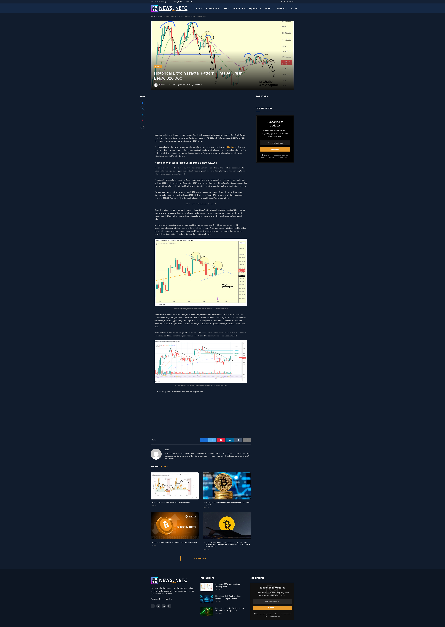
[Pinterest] (142, 120)
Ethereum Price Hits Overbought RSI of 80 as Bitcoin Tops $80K (229, 609)
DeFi (225, 8)
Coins (197, 8)
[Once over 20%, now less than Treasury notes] (175, 485)
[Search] (296, 8)
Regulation (254, 8)
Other (268, 8)
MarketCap (282, 8)
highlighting (229, 147)
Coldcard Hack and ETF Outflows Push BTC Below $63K (174, 542)
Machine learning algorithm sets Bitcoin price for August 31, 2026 (227, 503)
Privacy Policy (178, 2)
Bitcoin (158, 67)
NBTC (163, 85)
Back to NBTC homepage (160, 2)
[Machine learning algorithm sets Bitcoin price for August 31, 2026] (227, 485)
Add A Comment (201, 558)
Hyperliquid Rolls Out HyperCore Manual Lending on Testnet (228, 597)
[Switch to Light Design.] (292, 8)
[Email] (142, 126)
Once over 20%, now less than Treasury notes (171, 502)
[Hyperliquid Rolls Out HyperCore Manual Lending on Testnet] (206, 599)
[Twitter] (142, 108)
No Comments (185, 85)
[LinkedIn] (142, 114)
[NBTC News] (171, 8)
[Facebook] (142, 102)
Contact (189, 2)
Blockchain (211, 8)
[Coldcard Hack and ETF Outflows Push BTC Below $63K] (175, 525)
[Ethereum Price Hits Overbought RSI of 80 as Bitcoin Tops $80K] (206, 611)
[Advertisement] (201, 111)
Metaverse (238, 8)
